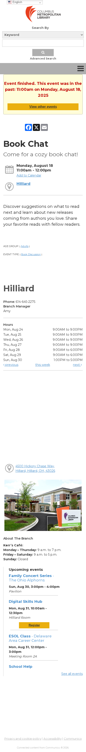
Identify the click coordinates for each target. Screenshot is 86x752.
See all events (72, 674)
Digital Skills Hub (25, 601)
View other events (43, 106)
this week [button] (42, 365)
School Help (20, 666)
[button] (80, 68)
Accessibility (52, 738)
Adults (24, 246)
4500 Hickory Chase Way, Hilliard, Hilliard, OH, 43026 (35, 468)
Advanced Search (43, 58)
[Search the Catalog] (43, 52)
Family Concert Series (31, 577)
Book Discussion (31, 254)
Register (34, 625)
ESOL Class (30, 638)
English (17, 2)
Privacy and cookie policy (22, 738)
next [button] (77, 365)
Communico (73, 738)
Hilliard (23, 183)
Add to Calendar (29, 175)
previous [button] (11, 365)
